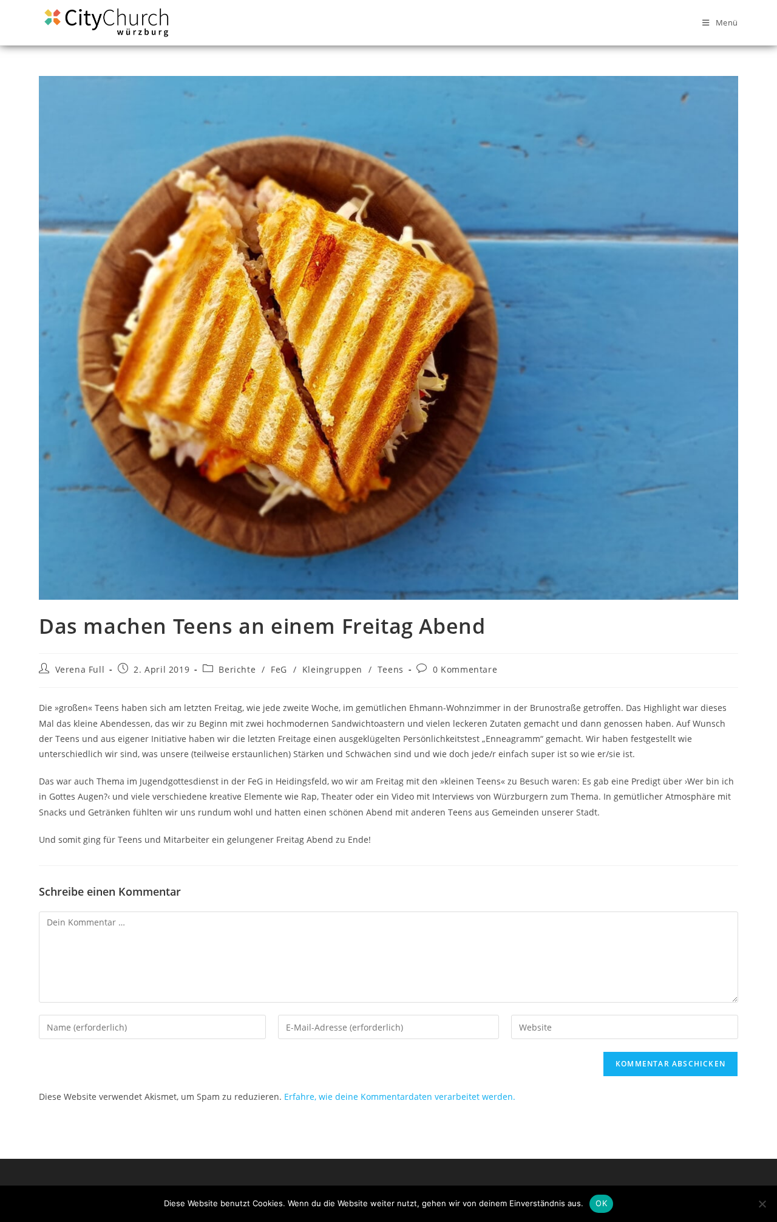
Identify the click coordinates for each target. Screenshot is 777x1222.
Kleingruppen (332, 669)
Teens (391, 669)
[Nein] (762, 1204)
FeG (279, 669)
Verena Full (80, 669)
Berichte (237, 669)
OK (601, 1203)
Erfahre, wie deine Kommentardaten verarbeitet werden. (399, 1096)
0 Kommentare (465, 669)
